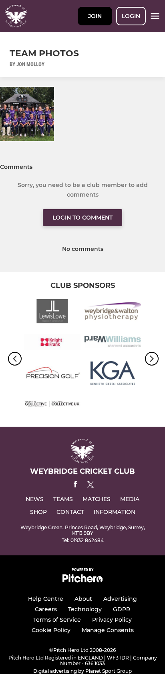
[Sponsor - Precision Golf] (52, 374)
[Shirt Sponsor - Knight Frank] (52, 343)
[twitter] (90, 486)
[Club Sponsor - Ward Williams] (113, 343)
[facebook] (75, 485)
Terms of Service (57, 619)
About (83, 598)
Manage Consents (108, 630)
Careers (46, 609)
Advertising (120, 598)
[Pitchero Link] (82, 580)
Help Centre (45, 598)
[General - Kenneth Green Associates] (113, 374)
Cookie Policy (51, 630)
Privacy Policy (112, 619)
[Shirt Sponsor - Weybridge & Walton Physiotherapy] (113, 312)
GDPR (121, 609)
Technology (85, 609)
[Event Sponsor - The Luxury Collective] (52, 405)
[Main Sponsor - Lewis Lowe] (52, 312)
